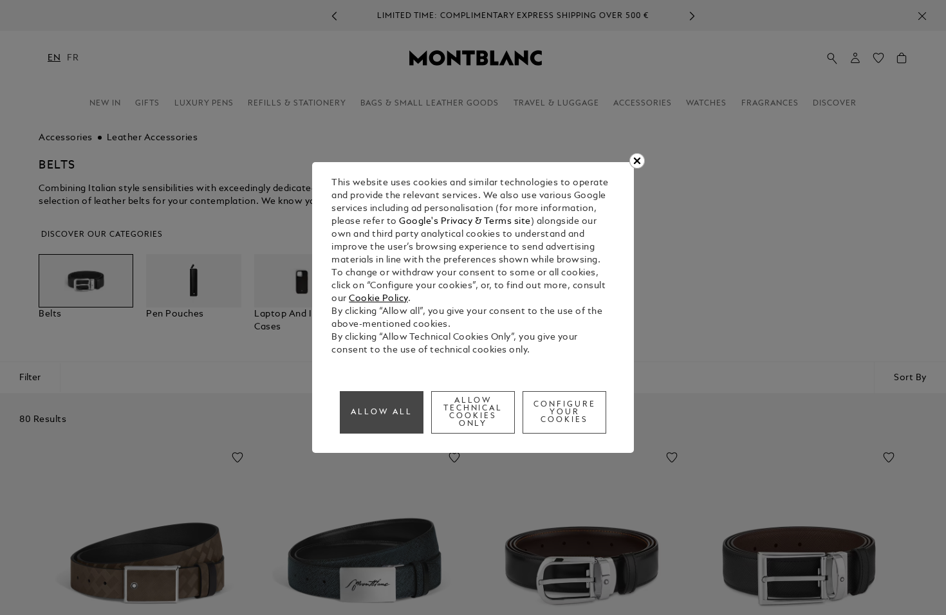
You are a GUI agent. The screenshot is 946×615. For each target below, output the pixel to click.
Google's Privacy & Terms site (465, 221)
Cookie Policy (378, 299)
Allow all (382, 412)
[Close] (637, 161)
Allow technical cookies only (473, 412)
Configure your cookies (564, 412)
